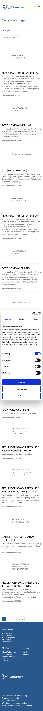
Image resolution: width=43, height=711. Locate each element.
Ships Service (7, 636)
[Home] (13, 7)
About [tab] (35, 319)
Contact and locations (10, 656)
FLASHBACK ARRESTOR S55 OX (20, 215)
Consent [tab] (8, 319)
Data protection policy (11, 698)
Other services (7, 642)
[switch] (38, 360)
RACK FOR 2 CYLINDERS (16, 409)
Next (21, 619)
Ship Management (9, 638)
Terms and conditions (10, 701)
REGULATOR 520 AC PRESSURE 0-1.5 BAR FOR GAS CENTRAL (21, 449)
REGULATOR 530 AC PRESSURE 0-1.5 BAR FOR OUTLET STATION (21, 584)
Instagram (25, 654)
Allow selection (21, 389)
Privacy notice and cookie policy (14, 696)
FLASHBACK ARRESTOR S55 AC (20, 72)
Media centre (7, 654)
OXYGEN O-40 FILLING (14, 170)
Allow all (21, 382)
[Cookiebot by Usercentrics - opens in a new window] (31, 313)
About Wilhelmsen (9, 652)
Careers (5, 658)
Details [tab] (21, 319)
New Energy (6, 640)
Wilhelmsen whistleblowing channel (15, 703)
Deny (21, 396)
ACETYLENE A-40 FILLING (16, 125)
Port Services (7, 634)
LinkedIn (25, 652)
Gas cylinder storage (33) (11, 37)
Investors (5, 660)
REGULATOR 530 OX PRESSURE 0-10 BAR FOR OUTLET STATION (21, 490)
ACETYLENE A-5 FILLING (16, 268)
